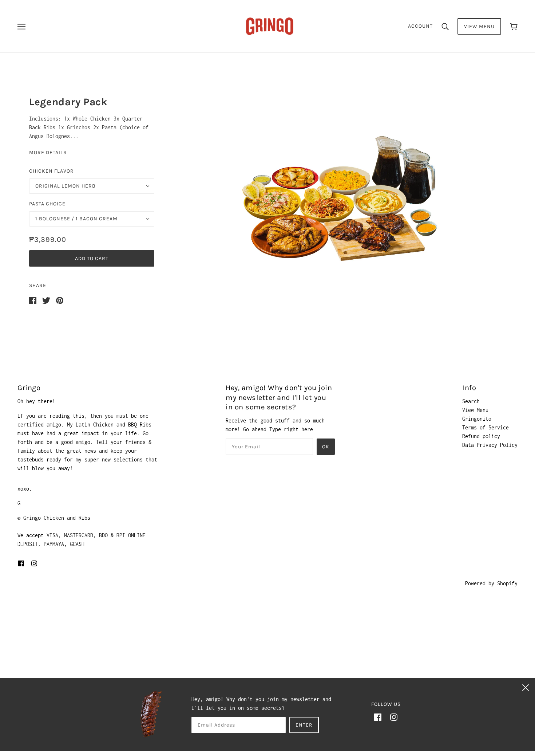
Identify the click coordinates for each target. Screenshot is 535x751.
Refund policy (481, 436)
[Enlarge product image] (341, 197)
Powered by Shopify (491, 583)
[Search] (445, 26)
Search (471, 401)
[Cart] (514, 26)
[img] (21, 563)
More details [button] (48, 153)
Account (420, 26)
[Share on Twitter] (46, 300)
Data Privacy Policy (490, 445)
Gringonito (476, 419)
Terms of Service (485, 427)
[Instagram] (393, 716)
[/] (269, 26)
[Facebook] (377, 716)
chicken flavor (51, 171)
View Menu (479, 26)
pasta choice (47, 204)
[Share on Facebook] (32, 300)
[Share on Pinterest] (59, 300)
